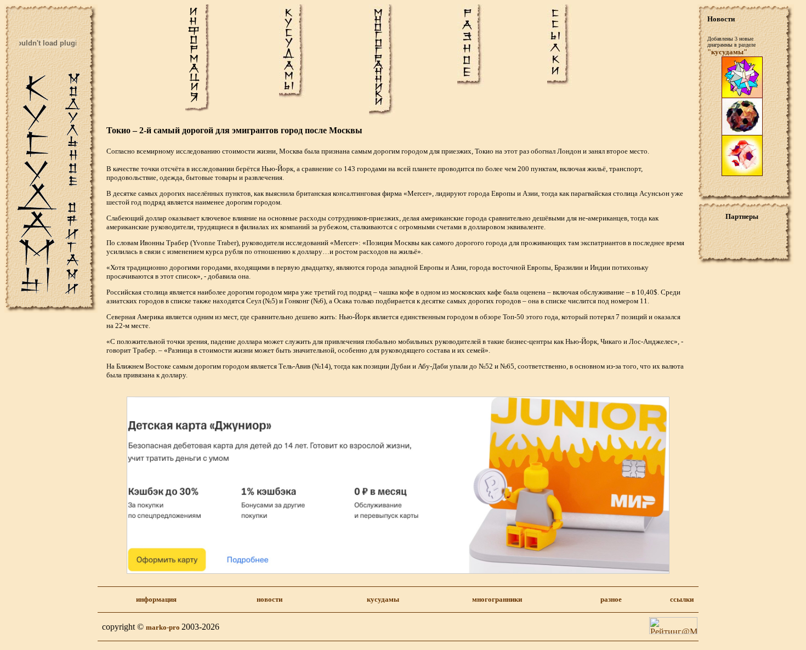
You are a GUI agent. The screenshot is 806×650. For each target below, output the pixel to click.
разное (611, 599)
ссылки (682, 599)
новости (269, 599)
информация (156, 599)
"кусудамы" (727, 52)
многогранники (497, 599)
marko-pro (163, 627)
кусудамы (383, 599)
